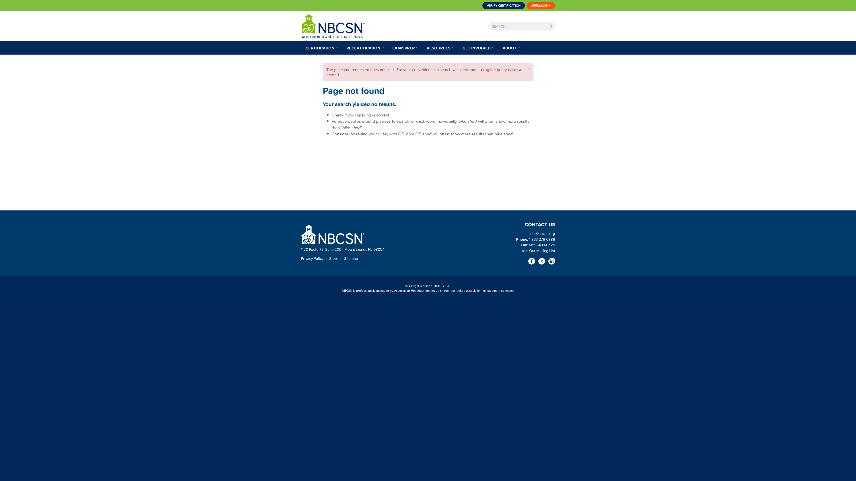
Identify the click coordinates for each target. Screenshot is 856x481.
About (510, 48)
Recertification (363, 48)
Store (333, 258)
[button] (529, 69)
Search (550, 26)
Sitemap (351, 258)
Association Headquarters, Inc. (415, 290)
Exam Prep (404, 48)
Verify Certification (504, 5)
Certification (320, 48)
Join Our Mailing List (538, 250)
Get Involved (477, 48)
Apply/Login (541, 5)
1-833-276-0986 (542, 239)
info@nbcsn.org (542, 233)
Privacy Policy (312, 258)
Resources (439, 48)
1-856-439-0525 (542, 244)
